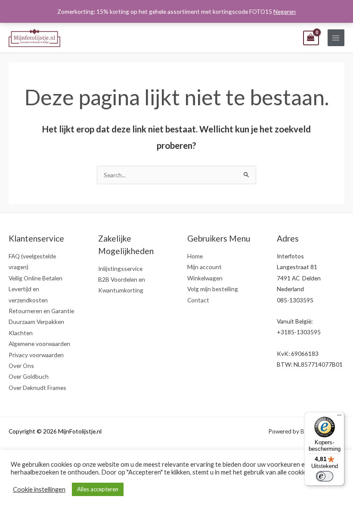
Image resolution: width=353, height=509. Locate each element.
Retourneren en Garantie (41, 310)
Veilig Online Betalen (35, 278)
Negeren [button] (284, 11)
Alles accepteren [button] (97, 489)
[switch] (324, 476)
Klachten (21, 332)
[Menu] (339, 417)
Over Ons (21, 365)
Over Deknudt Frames (37, 387)
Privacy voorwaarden (36, 354)
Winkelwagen (205, 278)
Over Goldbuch (29, 376)
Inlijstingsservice (120, 268)
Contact (198, 300)
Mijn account (204, 266)
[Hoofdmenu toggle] (336, 37)
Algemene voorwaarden (39, 343)
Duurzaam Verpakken (36, 321)
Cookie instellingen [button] (39, 489)
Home (195, 256)
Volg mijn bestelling (212, 288)
